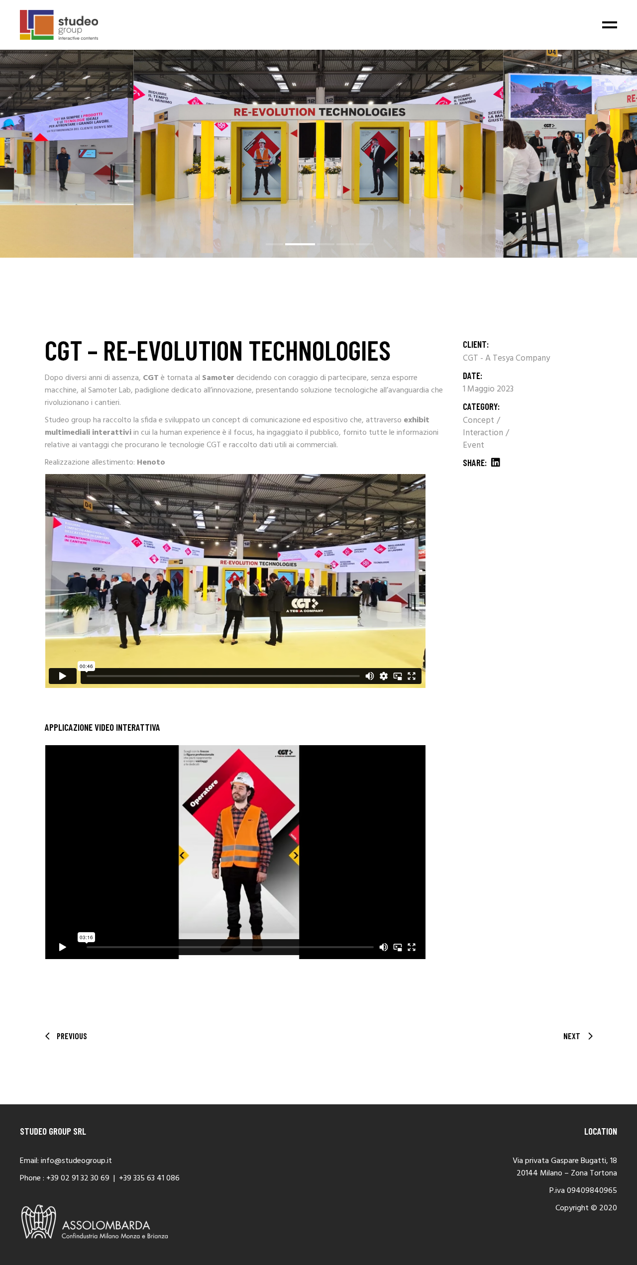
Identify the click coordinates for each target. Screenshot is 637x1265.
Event (473, 445)
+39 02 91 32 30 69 (77, 1178)
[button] (274, 244)
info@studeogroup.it (76, 1161)
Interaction (484, 433)
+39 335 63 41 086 (149, 1178)
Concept (479, 420)
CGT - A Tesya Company (506, 358)
